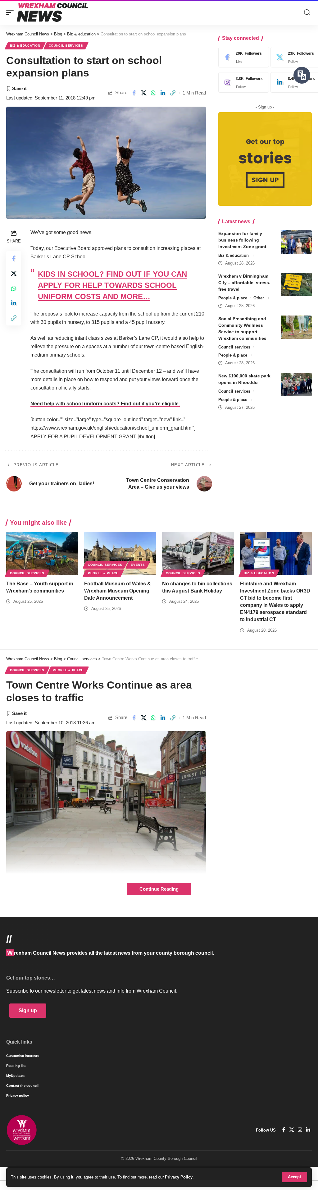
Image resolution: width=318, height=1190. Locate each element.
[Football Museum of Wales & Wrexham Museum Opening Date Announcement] (120, 553)
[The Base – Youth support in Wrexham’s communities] (42, 553)
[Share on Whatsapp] (153, 93)
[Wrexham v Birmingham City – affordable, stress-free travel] (296, 284)
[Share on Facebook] (133, 93)
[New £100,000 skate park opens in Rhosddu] (296, 384)
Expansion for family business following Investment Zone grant (242, 240)
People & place (232, 298)
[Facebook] (242, 57)
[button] (294, 1177)
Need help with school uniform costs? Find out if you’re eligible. (105, 403)
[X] (292, 1130)
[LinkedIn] (308, 1130)
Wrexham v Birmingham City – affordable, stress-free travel (244, 283)
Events (138, 564)
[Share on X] (143, 93)
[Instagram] (242, 82)
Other (258, 298)
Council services (66, 45)
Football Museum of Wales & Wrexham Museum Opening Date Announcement (117, 591)
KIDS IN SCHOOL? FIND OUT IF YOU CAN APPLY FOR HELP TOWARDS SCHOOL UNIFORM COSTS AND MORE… (112, 285)
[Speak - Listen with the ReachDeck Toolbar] (301, 75)
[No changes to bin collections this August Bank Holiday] (198, 553)
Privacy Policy (179, 1177)
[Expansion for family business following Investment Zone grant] (296, 242)
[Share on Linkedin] (163, 93)
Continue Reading (159, 889)
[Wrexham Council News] (52, 12)
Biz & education (25, 45)
